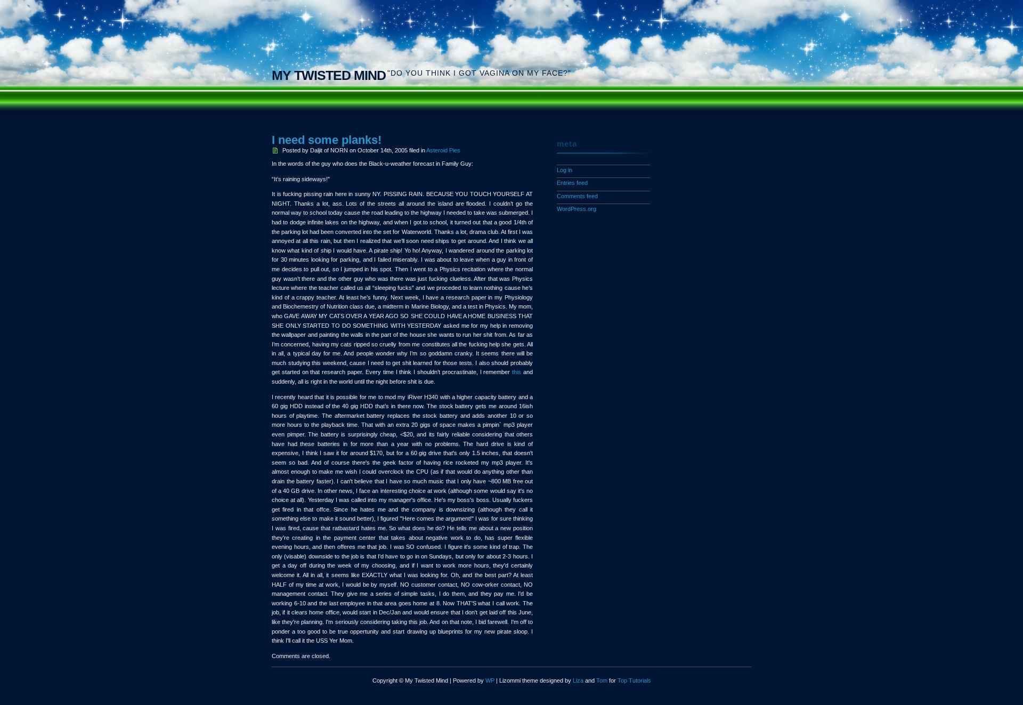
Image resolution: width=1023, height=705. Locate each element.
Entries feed (572, 183)
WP (489, 680)
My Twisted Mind (329, 75)
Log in (564, 170)
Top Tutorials (634, 680)
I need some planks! (326, 140)
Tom (601, 680)
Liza (578, 680)
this (516, 372)
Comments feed (577, 196)
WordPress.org (576, 209)
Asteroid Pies (443, 150)
